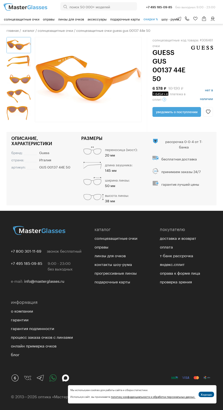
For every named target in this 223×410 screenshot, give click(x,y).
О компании (22, 310)
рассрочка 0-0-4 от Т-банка (184, 143)
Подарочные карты (125, 18)
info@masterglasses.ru (44, 281)
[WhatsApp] (52, 377)
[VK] (27, 377)
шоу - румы (170, 18)
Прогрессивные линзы (116, 272)
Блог (15, 354)
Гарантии (20, 319)
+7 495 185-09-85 (26, 263)
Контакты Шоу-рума (113, 264)
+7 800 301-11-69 (26, 250)
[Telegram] (40, 377)
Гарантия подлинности (32, 328)
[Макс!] (65, 377)
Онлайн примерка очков (33, 345)
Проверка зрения (176, 281)
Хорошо (206, 394)
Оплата (166, 246)
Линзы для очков (71, 18)
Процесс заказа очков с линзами (42, 336)
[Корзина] (204, 21)
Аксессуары (97, 18)
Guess (44, 152)
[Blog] (15, 377)
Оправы (49, 18)
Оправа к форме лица (180, 272)
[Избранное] (195, 18)
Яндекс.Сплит (172, 264)
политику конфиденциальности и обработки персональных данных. (153, 396)
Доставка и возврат (178, 238)
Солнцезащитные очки (21, 18)
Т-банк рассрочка (176, 255)
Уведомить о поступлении (177, 112)
